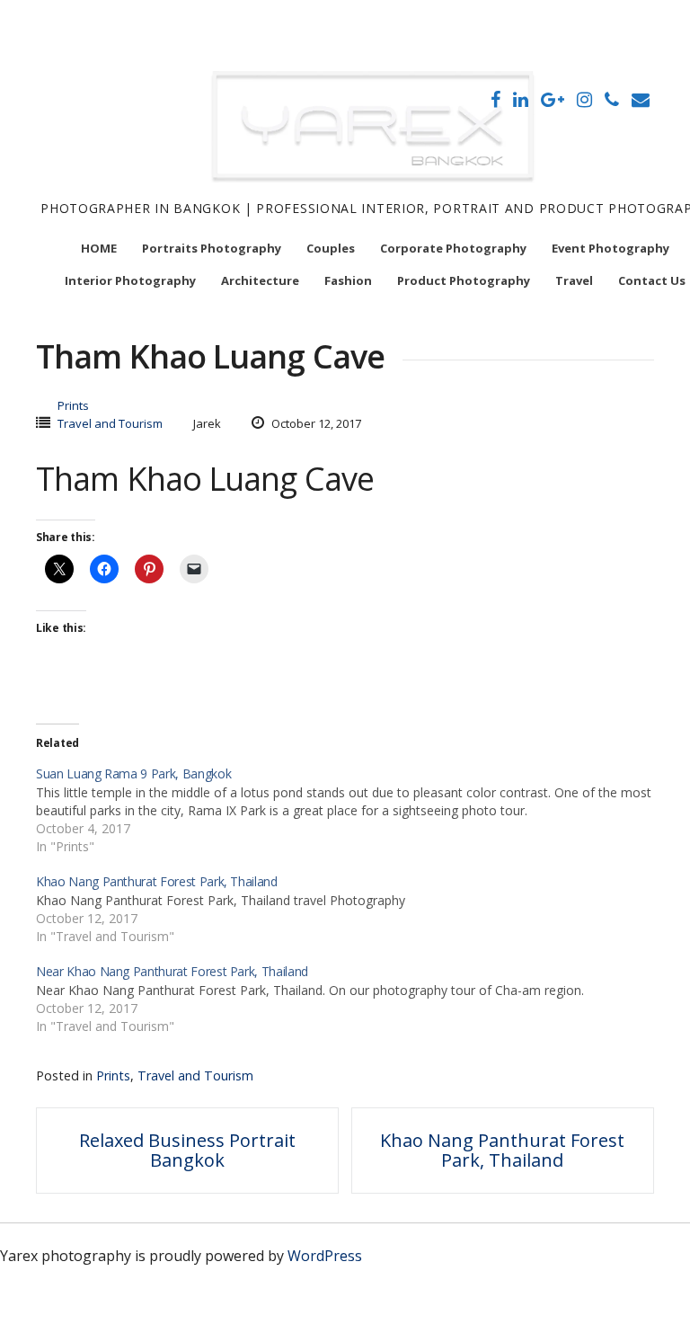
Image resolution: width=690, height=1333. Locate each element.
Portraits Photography (211, 248)
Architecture (260, 280)
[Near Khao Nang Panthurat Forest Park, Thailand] (354, 997)
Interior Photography (130, 280)
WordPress (325, 1256)
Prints (73, 405)
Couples (330, 248)
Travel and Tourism (110, 423)
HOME (99, 248)
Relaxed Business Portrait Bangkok (187, 1150)
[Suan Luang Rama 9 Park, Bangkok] (354, 809)
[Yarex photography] (375, 188)
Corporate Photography (453, 248)
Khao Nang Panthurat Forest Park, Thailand (502, 1150)
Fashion (348, 280)
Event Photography (610, 248)
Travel (574, 280)
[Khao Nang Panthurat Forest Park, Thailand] (354, 908)
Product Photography (463, 280)
